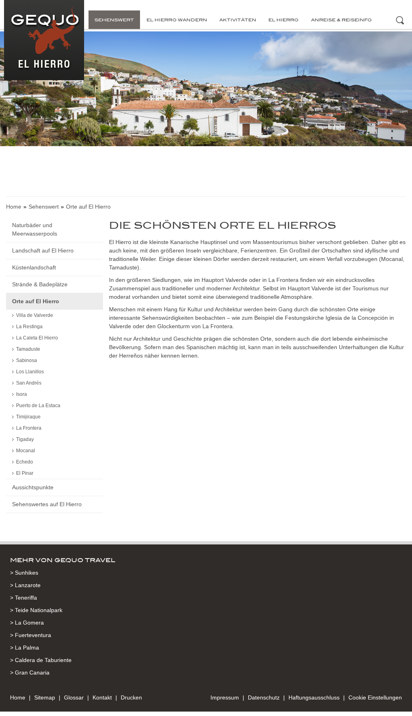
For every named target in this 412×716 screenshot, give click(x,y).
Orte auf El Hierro (35, 301)
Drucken (131, 697)
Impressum (224, 697)
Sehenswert (114, 19)
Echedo (24, 462)
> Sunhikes (24, 572)
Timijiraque (28, 417)
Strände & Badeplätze (40, 284)
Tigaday (25, 439)
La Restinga (29, 326)
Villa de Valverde (34, 315)
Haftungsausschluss (314, 697)
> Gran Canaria (29, 672)
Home (13, 206)
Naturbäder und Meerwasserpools (34, 229)
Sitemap (44, 697)
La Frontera (28, 428)
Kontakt (102, 697)
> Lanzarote (25, 585)
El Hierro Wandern (176, 19)
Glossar (74, 697)
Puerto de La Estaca (38, 405)
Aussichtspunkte (33, 487)
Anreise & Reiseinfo (341, 19)
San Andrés (28, 383)
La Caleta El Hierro (37, 338)
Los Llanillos (30, 372)
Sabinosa (26, 360)
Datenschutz (264, 697)
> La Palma (24, 647)
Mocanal (25, 450)
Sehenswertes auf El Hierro (47, 504)
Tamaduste (28, 349)
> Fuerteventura (30, 635)
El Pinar (24, 473)
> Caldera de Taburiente (41, 660)
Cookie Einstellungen (375, 697)
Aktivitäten (237, 19)
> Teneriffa (23, 597)
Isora (21, 394)
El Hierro (283, 19)
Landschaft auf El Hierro (43, 250)
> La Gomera (27, 622)
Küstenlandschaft (34, 267)
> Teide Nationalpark (36, 610)
